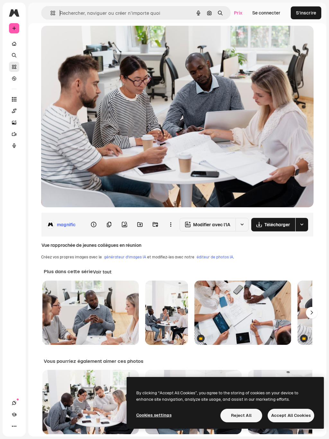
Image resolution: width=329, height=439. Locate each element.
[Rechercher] (14, 55)
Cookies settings (154, 415)
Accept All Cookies (291, 415)
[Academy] (14, 414)
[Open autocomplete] (50, 13)
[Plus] (14, 426)
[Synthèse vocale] (14, 145)
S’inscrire (306, 13)
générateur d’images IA (125, 257)
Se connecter (266, 13)
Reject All (241, 415)
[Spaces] (14, 111)
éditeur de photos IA (215, 257)
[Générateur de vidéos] (14, 134)
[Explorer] (14, 78)
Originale (83, 38)
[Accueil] (14, 44)
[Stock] (14, 67)
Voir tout (102, 272)
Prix (238, 13)
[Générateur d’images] (14, 122)
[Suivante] (311, 313)
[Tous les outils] (14, 99)
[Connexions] (14, 403)
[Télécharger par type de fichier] (301, 224)
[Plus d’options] (170, 224)
